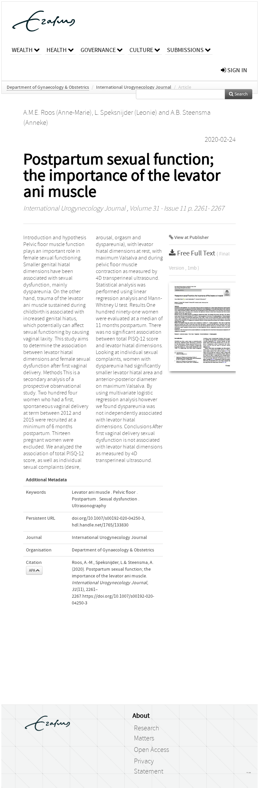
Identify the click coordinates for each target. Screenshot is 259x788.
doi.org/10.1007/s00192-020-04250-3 (108, 518)
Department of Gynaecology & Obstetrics (48, 87)
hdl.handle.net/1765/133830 (100, 525)
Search (240, 94)
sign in (236, 70)
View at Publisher (191, 237)
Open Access (151, 750)
